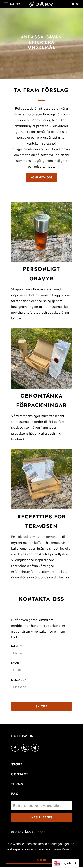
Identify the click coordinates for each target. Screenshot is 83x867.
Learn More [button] (61, 849)
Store (17, 764)
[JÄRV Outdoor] (41, 4)
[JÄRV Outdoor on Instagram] (26, 748)
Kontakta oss (41, 177)
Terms (17, 784)
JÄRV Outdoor (34, 832)
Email (16, 662)
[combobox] (65, 863)
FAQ (15, 793)
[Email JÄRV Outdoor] (35, 748)
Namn (16, 646)
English (66, 863)
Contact (19, 774)
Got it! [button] (41, 859)
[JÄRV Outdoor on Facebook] (16, 748)
